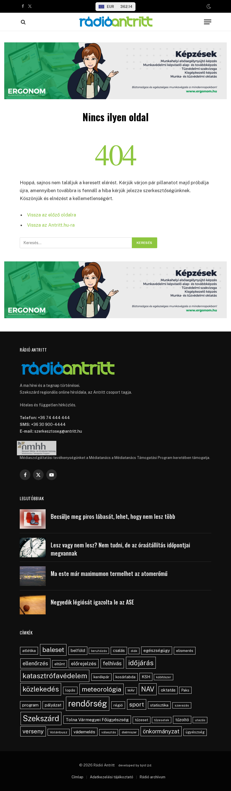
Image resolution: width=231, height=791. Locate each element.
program (30, 705)
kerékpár (101, 677)
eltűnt (59, 664)
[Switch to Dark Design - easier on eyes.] (208, 6)
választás (108, 732)
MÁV (131, 690)
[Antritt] (115, 22)
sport (136, 704)
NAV (147, 689)
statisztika (159, 705)
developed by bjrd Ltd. (135, 765)
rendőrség (87, 703)
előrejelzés (83, 663)
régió (118, 705)
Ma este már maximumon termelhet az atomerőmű (109, 573)
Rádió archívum (152, 777)
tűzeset (141, 720)
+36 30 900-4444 (48, 424)
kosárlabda (125, 677)
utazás (200, 720)
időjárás (141, 663)
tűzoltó (182, 719)
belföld (78, 650)
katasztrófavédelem (55, 675)
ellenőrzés (35, 663)
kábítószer (163, 677)
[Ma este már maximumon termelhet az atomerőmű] (33, 576)
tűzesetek (161, 720)
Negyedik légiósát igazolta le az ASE (92, 602)
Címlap (77, 777)
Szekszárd (41, 718)
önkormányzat (161, 731)
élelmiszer (129, 732)
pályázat (53, 705)
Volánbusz (58, 732)
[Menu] (207, 22)
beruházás (99, 651)
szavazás (182, 705)
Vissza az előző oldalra (51, 215)
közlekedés (41, 689)
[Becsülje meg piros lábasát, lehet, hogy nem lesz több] (33, 519)
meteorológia (101, 689)
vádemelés (84, 731)
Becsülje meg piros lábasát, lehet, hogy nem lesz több (113, 516)
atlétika (29, 650)
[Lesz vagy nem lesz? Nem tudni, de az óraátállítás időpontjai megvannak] (33, 547)
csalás (119, 650)
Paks (185, 690)
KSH (146, 676)
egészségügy (156, 650)
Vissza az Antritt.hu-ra (51, 225)
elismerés (184, 650)
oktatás (168, 690)
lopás (70, 690)
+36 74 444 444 (54, 417)
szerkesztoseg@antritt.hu (58, 431)
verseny (33, 731)
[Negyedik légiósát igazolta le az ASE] (33, 604)
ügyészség (195, 732)
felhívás (112, 663)
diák (134, 651)
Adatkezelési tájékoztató (111, 777)
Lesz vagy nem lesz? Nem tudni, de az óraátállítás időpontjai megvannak (120, 549)
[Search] (23, 22)
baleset (53, 649)
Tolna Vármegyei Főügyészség (97, 719)
